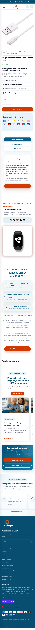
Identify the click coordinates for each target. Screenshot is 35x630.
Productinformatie (17, 144)
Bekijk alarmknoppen (17, 465)
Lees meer (17, 186)
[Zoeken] (27, 6)
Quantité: (4, 99)
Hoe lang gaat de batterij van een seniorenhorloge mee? (15, 424)
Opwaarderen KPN (6, 579)
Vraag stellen (17, 148)
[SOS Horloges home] (15, 6)
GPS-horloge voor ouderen (8, 625)
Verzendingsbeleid (6, 559)
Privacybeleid (5, 562)
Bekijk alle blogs (16, 393)
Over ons (4, 554)
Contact (4, 551)
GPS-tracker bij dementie (21, 625)
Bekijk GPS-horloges (17, 460)
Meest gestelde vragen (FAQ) (8, 571)
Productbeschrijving (17, 139)
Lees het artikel (7, 438)
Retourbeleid (5, 556)
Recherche (4, 573)
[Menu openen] (4, 6)
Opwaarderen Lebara (7, 576)
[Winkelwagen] (31, 6)
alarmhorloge (20, 315)
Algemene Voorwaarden (7, 565)
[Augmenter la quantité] (10, 103)
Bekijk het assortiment (17, 349)
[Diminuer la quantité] (4, 103)
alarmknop (29, 315)
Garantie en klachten (7, 568)
